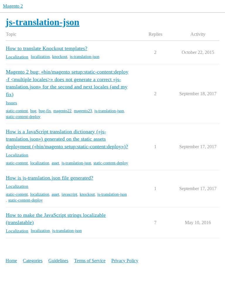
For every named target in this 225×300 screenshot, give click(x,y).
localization (40, 56)
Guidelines (58, 260)
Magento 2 (13, 6)
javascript (69, 194)
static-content (17, 111)
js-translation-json (84, 56)
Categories (32, 260)
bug (33, 111)
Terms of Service (89, 260)
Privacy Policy (124, 260)
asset (55, 163)
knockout (59, 56)
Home (11, 260)
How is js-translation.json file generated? (49, 178)
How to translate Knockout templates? (46, 48)
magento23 (83, 111)
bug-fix (45, 111)
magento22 (62, 111)
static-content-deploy (23, 117)
